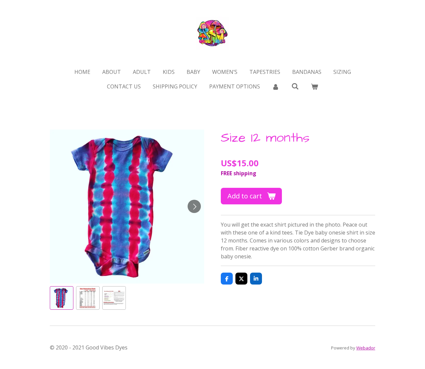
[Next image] (194, 206)
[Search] (295, 86)
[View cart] (314, 86)
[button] (61, 298)
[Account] (276, 86)
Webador (365, 348)
